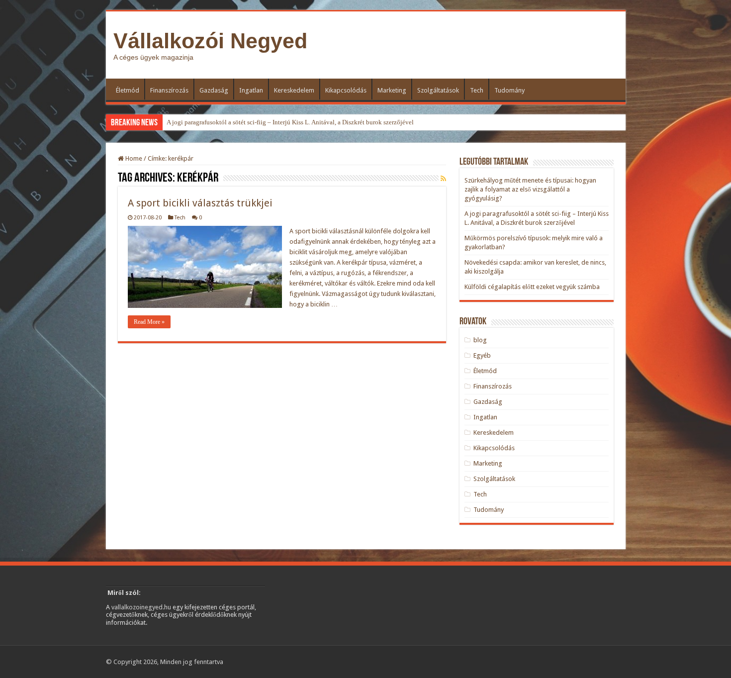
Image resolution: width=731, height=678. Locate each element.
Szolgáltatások (438, 90)
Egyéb (482, 355)
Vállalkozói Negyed (210, 41)
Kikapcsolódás (345, 90)
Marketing (391, 90)
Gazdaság (213, 90)
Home (133, 158)
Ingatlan (251, 90)
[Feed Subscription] (443, 179)
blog (480, 340)
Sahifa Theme (172, 664)
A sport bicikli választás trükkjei (200, 203)
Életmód (127, 90)
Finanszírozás (169, 90)
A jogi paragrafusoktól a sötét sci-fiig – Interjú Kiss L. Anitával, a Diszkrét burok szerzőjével (290, 122)
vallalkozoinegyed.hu (141, 607)
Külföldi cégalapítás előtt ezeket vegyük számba (532, 287)
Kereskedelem (294, 90)
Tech (476, 90)
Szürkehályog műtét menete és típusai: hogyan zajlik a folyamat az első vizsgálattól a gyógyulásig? (530, 189)
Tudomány (509, 90)
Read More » (149, 321)
